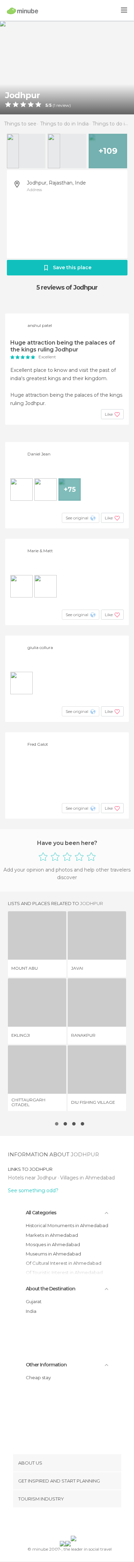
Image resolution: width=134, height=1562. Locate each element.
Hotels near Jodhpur (33, 1178)
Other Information (46, 1365)
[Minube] (22, 11)
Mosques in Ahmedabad (53, 1244)
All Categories (41, 1213)
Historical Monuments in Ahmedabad (67, 1225)
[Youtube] (83, 1523)
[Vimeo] (74, 1523)
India (31, 1311)
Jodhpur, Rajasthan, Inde (56, 183)
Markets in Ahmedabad (52, 1235)
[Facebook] (56, 1523)
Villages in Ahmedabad (87, 1178)
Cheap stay (38, 1377)
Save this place (72, 267)
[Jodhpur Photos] (67, 67)
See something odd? (33, 1190)
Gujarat (34, 1301)
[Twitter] (65, 1523)
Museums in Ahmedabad (53, 1254)
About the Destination (50, 1289)
